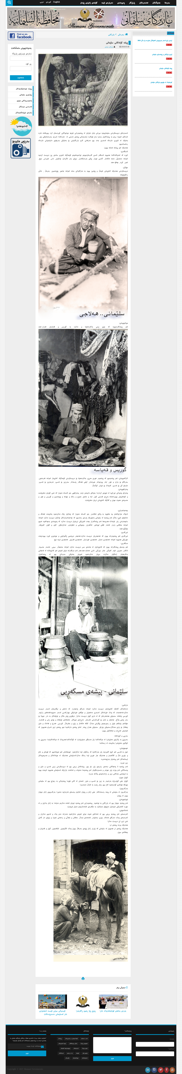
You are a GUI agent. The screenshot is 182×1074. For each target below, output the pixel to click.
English (56, 2)
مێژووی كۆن (85, 1053)
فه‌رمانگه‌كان (61, 1053)
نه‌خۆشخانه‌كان (84, 1058)
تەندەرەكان (143, 2)
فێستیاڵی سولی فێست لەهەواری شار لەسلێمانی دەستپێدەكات (53, 1012)
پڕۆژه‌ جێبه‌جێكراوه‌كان (24, 88)
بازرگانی (111, 34)
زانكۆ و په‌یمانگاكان (73, 1043)
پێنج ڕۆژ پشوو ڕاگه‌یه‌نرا (86, 1011)
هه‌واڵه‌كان (156, 2)
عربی (42, 2)
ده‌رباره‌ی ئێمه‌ (107, 2)
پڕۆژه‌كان (60, 1038)
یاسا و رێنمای (70, 1053)
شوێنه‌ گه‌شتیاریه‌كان (62, 1043)
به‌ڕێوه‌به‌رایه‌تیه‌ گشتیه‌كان (65, 1048)
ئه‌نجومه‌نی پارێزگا (84, 1043)
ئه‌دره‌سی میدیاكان (25, 106)
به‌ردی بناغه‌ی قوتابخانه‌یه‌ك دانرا (113, 1011)
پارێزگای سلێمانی (109, 47)
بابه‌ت (172, 1039)
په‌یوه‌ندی (121, 2)
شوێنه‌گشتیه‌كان (75, 1058)
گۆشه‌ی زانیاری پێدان (88, 2)
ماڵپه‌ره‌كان (67, 1058)
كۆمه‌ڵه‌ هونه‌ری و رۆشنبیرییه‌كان (71, 1038)
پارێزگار (132, 2)
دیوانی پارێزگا (84, 1048)
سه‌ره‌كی (121, 34)
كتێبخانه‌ (77, 1053)
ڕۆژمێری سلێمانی (25, 94)
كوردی (48, 2)
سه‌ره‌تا (167, 2)
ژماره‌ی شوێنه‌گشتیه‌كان (23, 112)
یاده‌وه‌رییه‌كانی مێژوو (24, 100)
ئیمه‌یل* (171, 1048)
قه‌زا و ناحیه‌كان (84, 1038)
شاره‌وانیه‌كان (76, 1048)
